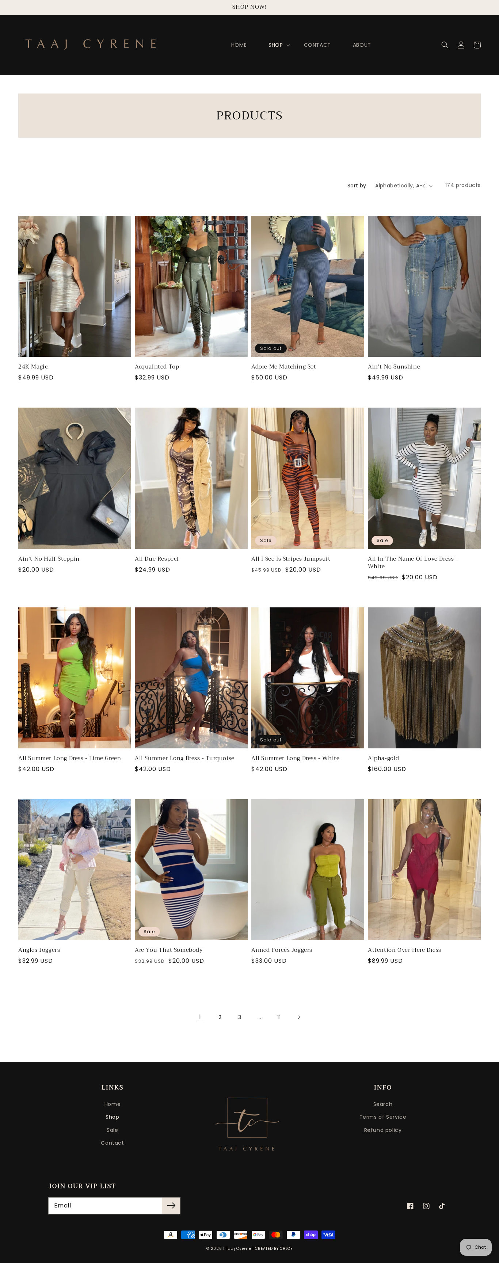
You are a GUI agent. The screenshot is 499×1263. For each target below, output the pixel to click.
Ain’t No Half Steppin (49, 559)
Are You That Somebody (169, 950)
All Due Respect (157, 559)
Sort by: (357, 185)
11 (279, 1017)
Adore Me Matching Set (283, 367)
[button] (445, 45)
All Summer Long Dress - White (295, 758)
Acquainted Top (157, 367)
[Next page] (299, 1017)
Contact (112, 1142)
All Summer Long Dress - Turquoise (185, 758)
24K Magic (32, 367)
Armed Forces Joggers (281, 950)
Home (112, 1104)
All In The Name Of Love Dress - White (413, 563)
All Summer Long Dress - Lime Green (69, 758)
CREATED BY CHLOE (273, 1248)
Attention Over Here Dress (404, 950)
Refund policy (383, 1130)
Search (383, 1104)
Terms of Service (383, 1117)
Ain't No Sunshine (394, 367)
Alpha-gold (383, 758)
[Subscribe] (171, 1206)
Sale (112, 1130)
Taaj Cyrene (238, 1248)
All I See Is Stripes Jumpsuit (290, 559)
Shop (112, 1117)
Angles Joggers (39, 950)
